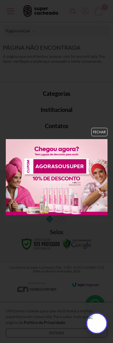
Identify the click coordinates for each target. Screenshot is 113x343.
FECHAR (99, 132)
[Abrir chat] (96, 323)
